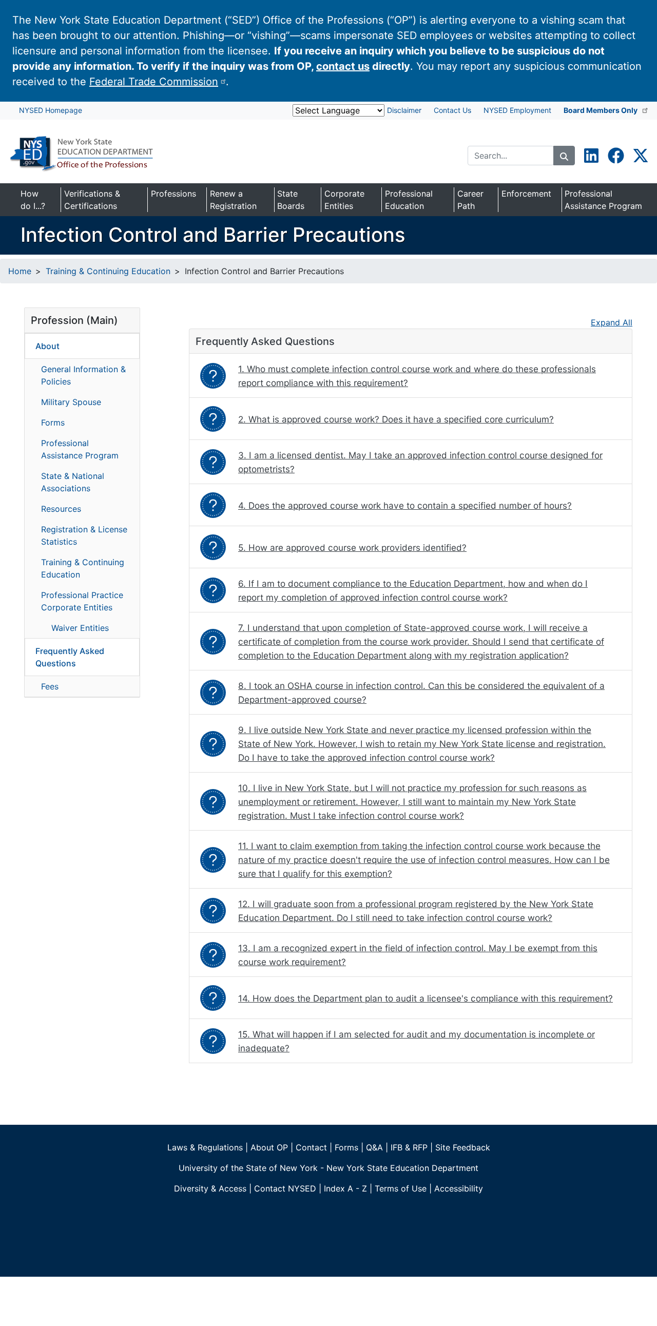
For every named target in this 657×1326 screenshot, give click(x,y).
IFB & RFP (409, 1147)
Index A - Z (345, 1188)
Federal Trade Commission (153, 81)
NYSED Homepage (50, 110)
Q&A (374, 1147)
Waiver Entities (80, 628)
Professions (173, 193)
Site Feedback (462, 1147)
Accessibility (458, 1188)
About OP (269, 1147)
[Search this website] (564, 155)
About (47, 346)
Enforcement (526, 193)
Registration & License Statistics (84, 535)
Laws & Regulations (205, 1147)
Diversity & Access (210, 1188)
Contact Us (452, 110)
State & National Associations (72, 482)
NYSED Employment (517, 110)
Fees (50, 686)
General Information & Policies (83, 375)
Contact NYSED (285, 1188)
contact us (343, 66)
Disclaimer (404, 110)
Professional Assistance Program (80, 449)
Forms (53, 422)
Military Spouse (71, 402)
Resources (61, 509)
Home (19, 271)
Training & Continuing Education (108, 271)
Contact (311, 1147)
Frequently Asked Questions (69, 657)
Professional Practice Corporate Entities (82, 601)
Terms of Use (401, 1188)
